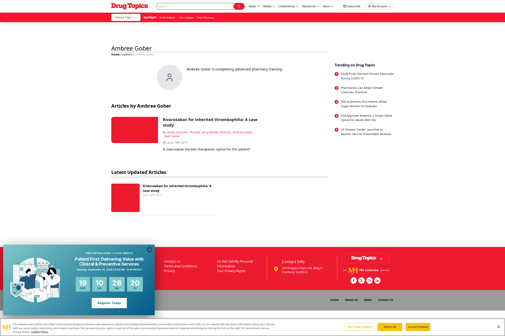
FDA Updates (186, 17)
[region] (252, 327)
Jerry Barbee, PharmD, (216, 132)
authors (127, 54)
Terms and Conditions (180, 266)
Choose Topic (123, 17)
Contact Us (172, 261)
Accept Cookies (418, 326)
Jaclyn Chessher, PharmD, (184, 132)
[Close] (498, 326)
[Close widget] (149, 249)
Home (115, 54)
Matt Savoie (172, 136)
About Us (351, 300)
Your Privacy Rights (231, 271)
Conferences (287, 6)
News (368, 300)
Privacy (169, 271)
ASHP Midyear (168, 17)
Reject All (390, 326)
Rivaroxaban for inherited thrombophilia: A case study (177, 188)
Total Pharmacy (205, 17)
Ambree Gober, (243, 132)
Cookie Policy (39, 332)
